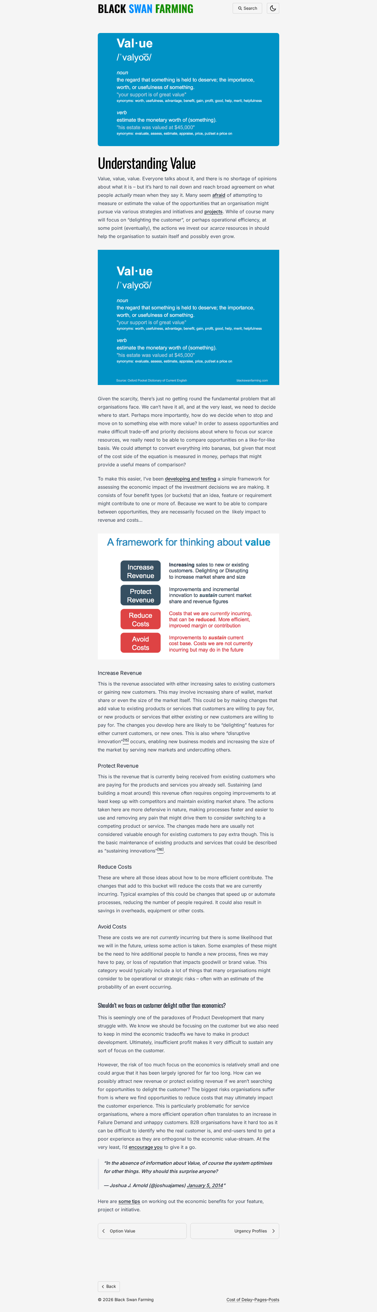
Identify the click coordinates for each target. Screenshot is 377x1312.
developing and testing (190, 479)
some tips (129, 1201)
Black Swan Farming (134, 1299)
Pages (260, 1299)
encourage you (146, 1147)
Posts (274, 1299)
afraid (218, 195)
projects (213, 211)
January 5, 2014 (205, 1185)
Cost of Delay (239, 1299)
